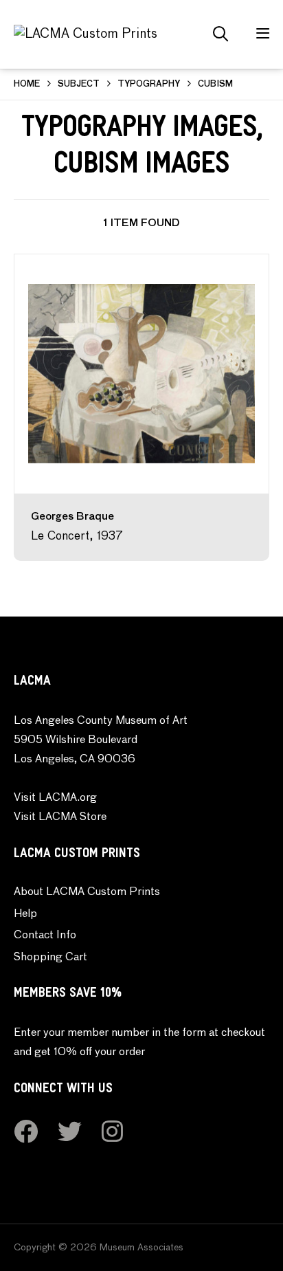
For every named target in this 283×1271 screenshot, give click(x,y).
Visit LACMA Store (60, 817)
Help (25, 914)
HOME (27, 84)
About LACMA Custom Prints (87, 892)
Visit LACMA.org (55, 798)
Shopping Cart (50, 957)
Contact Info (45, 935)
